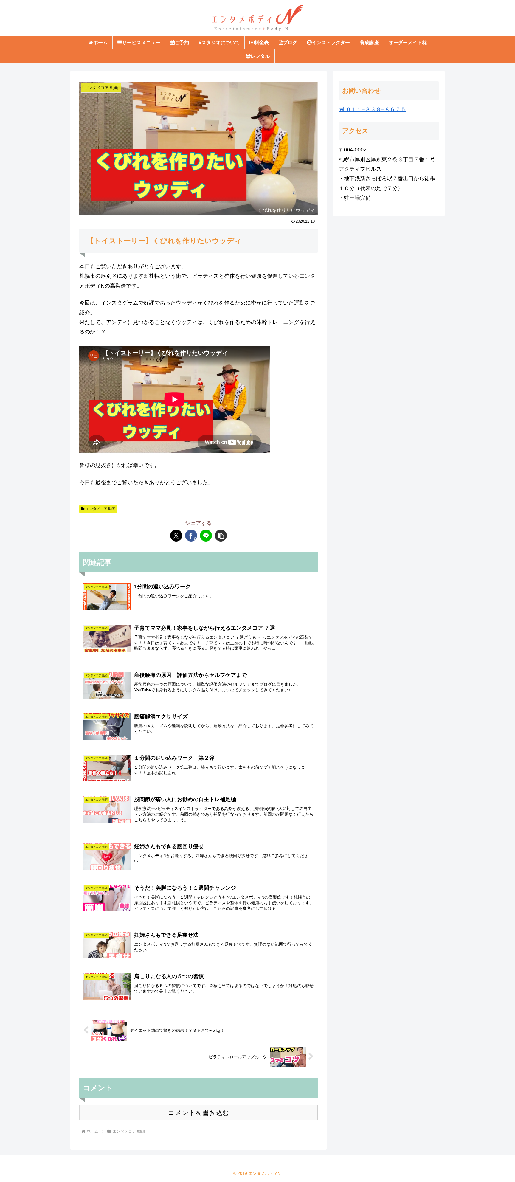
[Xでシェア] (176, 536)
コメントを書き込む (198, 1112)
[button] (221, 536)
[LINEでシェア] (206, 536)
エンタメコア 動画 (100, 509)
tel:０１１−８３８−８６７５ (372, 109)
